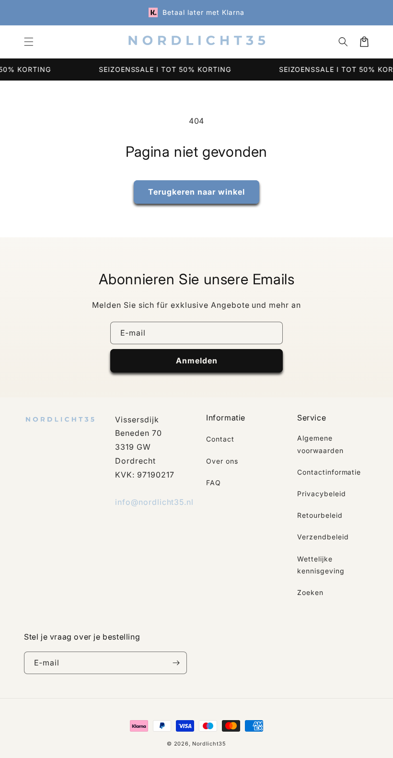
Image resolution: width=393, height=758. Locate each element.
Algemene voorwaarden (320, 444)
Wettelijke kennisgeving (321, 565)
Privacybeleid (321, 494)
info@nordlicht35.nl (154, 502)
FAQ (213, 482)
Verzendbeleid (322, 537)
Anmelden (197, 360)
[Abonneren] (175, 663)
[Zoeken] (343, 41)
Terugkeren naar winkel (196, 192)
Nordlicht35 (209, 743)
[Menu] (28, 41)
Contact (220, 439)
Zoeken (310, 592)
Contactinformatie (329, 472)
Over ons (222, 461)
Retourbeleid (320, 515)
